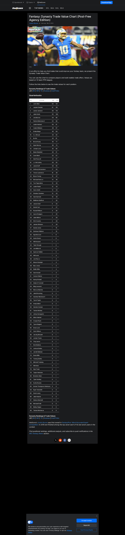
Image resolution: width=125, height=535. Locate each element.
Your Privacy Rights (86, 530)
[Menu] (30, 8)
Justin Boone (33, 23)
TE (41, 91)
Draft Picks (55, 91)
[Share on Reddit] (60, 440)
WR (37, 91)
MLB (62, 8)
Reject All (87, 525)
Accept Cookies (87, 520)
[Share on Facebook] (64, 440)
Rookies (47, 91)
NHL (57, 8)
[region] (62, 524)
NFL (47, 8)
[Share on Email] (69, 440)
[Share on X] (55, 440)
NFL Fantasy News (36, 433)
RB (34, 91)
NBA (52, 8)
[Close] (96, 516)
